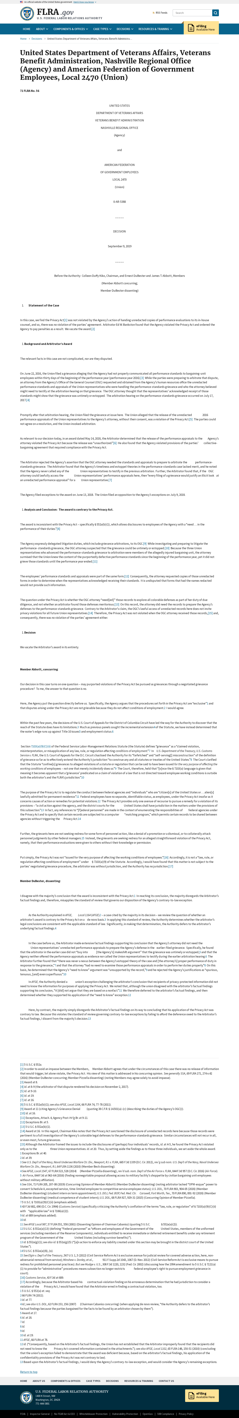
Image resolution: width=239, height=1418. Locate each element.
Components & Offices (65, 1381)
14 (79, 819)
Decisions (36, 38)
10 (82, 777)
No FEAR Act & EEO (64, 1414)
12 (99, 801)
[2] (93, 329)
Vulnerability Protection (125, 1414)
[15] (210, 613)
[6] (115, 443)
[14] (90, 613)
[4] (28, 400)
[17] (170, 866)
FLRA (55, 12)
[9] (145, 544)
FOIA (22, 1414)
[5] (191, 419)
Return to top (28, 1372)
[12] (126, 576)
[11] (95, 561)
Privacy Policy (186, 1414)
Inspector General (40, 1414)
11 (77, 797)
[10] (167, 548)
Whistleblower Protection (93, 1414)
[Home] (27, 14)
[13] (116, 604)
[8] (58, 529)
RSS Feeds (161, 13)
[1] (65, 320)
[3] (142, 378)
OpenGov (148, 1414)
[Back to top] (230, 1409)
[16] (166, 857)
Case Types (93, 1381)
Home (26, 29)
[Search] (215, 12)
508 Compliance (165, 1414)
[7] (110, 480)
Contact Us (166, 1381)
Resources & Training (138, 1381)
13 (42, 810)
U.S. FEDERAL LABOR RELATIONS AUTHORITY (72, 1392)
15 (83, 838)
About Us (39, 1381)
